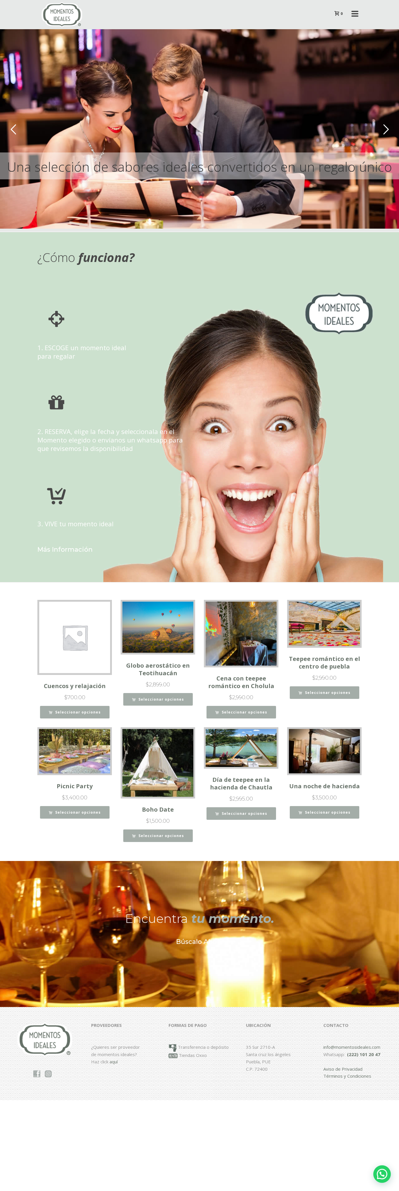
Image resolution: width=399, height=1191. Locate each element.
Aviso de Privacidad (342, 1069)
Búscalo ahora (199, 942)
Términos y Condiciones (347, 1076)
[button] (382, 1174)
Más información (65, 549)
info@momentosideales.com (351, 1047)
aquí (114, 1061)
